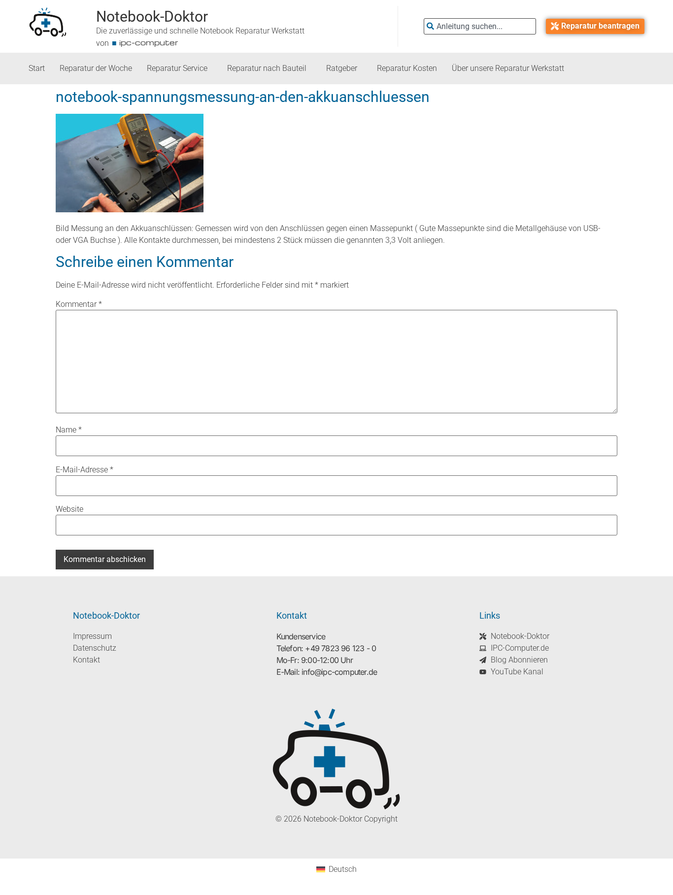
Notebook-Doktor (152, 16)
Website (69, 509)
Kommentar (79, 304)
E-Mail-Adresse (84, 470)
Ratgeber (341, 68)
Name (69, 430)
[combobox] (480, 26)
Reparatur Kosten (407, 68)
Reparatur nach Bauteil (266, 68)
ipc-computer (148, 42)
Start (37, 68)
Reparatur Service (177, 68)
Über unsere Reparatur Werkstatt (508, 68)
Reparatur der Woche (96, 68)
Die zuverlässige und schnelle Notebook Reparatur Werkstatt (200, 30)
